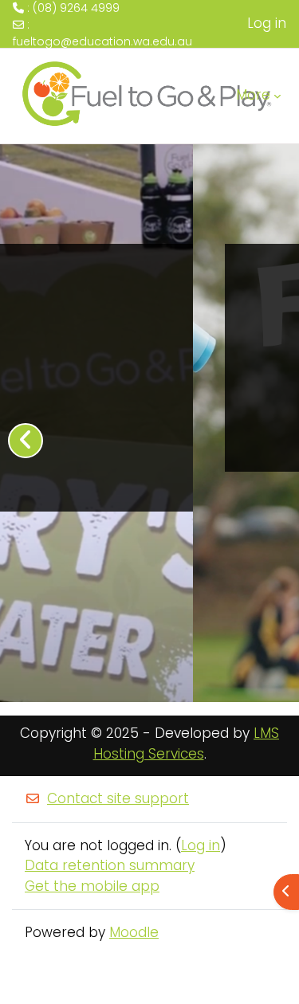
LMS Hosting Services (186, 743)
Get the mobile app (92, 886)
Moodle (134, 932)
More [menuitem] (253, 94)
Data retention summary (110, 865)
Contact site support (118, 798)
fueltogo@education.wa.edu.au (102, 41)
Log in (266, 23)
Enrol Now (144, 428)
